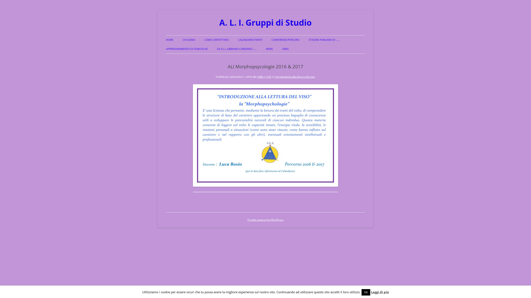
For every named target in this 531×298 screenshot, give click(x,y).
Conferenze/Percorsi (286, 40)
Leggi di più (380, 292)
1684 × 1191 (264, 77)
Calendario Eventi (250, 40)
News (269, 49)
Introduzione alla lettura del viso (295, 77)
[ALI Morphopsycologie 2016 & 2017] (265, 135)
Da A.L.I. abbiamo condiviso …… (237, 49)
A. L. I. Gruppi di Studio (265, 22)
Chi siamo (189, 40)
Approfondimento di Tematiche (187, 49)
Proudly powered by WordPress (265, 220)
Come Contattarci (216, 40)
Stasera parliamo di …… (324, 40)
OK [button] (366, 292)
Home (169, 40)
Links (285, 49)
